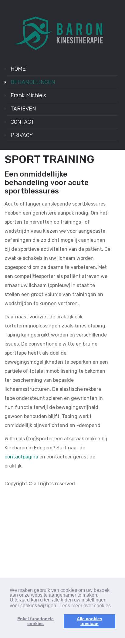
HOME (18, 68)
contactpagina (21, 457)
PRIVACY (22, 135)
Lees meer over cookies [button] (85, 605)
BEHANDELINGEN (33, 82)
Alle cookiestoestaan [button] (89, 621)
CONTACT (22, 122)
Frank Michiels (28, 95)
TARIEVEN (23, 108)
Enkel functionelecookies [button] (35, 621)
